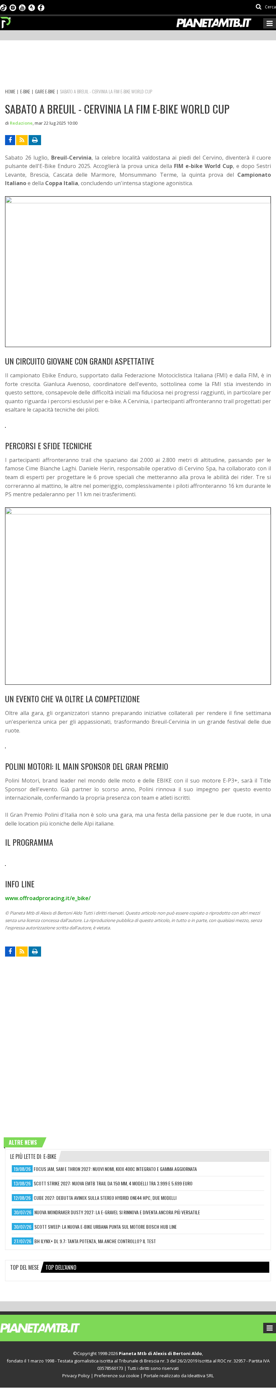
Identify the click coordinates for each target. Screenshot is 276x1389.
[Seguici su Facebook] (41, 7)
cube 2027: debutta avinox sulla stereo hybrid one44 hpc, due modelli (105, 1197)
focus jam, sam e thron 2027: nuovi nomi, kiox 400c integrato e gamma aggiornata (115, 1168)
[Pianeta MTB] (52, 1327)
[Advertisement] (127, 65)
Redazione (21, 123)
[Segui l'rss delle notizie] (22, 140)
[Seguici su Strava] (31, 7)
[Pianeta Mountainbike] (6, 21)
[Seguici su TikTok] (3, 7)
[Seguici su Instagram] (12, 7)
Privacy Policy (76, 1376)
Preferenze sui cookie (116, 1376)
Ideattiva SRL (200, 1376)
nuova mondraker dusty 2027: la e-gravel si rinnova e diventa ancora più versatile (117, 1212)
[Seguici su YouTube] (22, 7)
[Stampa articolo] (35, 140)
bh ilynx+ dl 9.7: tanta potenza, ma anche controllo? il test (95, 1241)
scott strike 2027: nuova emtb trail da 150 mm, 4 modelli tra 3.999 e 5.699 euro (113, 1183)
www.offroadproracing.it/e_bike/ (48, 898)
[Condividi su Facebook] (10, 140)
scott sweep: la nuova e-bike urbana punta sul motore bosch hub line (105, 1226)
